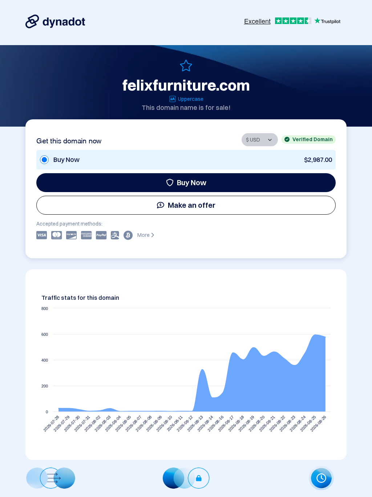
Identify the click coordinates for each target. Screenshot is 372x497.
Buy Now (191, 182)
